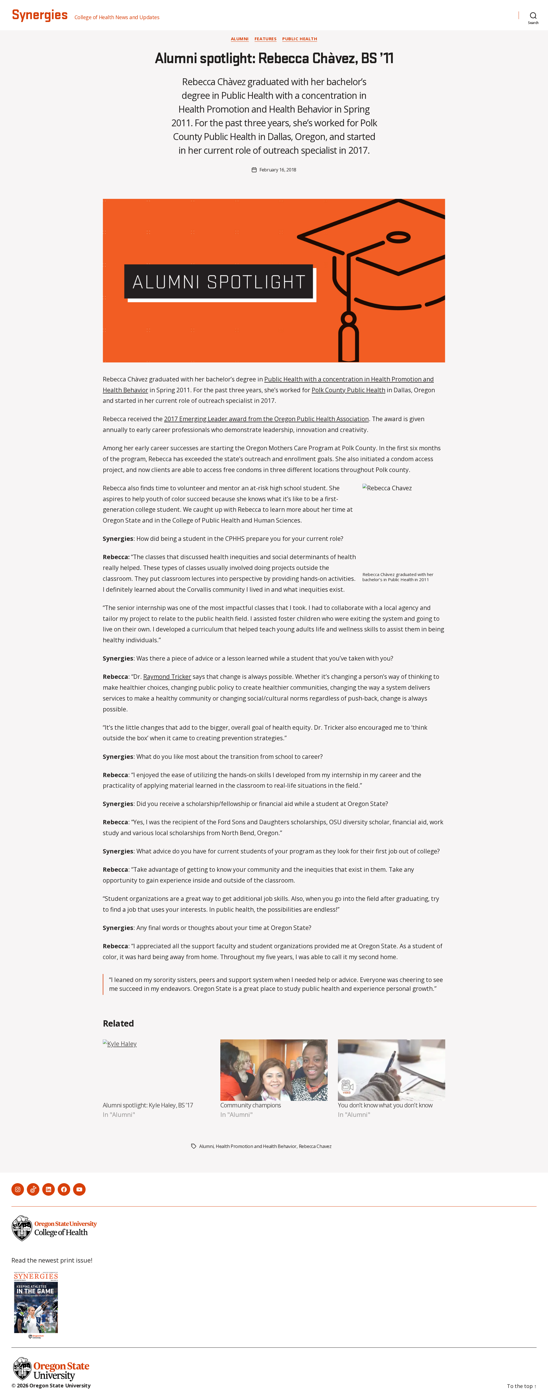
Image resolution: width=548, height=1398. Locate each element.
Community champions (250, 1105)
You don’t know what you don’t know (385, 1105)
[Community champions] (274, 1070)
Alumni (240, 38)
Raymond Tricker (167, 677)
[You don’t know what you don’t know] (391, 1070)
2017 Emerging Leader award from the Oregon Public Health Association (266, 419)
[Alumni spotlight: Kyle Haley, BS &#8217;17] (156, 1070)
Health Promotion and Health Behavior (256, 1146)
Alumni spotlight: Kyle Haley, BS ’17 (148, 1105)
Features (266, 38)
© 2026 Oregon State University (50, 1385)
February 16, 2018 (277, 170)
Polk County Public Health (348, 390)
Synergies (39, 15)
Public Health (299, 38)
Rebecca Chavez (315, 1146)
